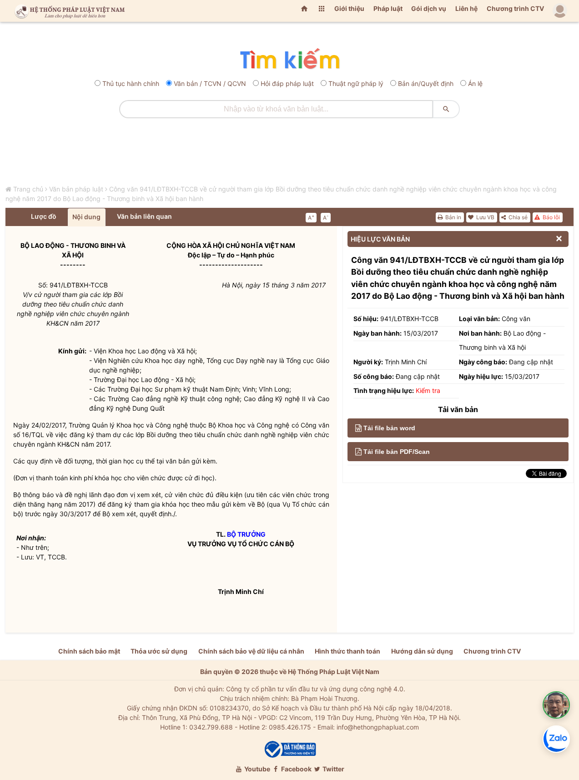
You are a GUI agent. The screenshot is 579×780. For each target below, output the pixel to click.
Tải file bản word (389, 428)
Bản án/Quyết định (425, 83)
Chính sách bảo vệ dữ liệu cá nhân (251, 651)
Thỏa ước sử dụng (159, 651)
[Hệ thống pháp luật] (67, 10)
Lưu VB (484, 217)
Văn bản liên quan (144, 216)
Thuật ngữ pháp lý (355, 83)
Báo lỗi (550, 217)
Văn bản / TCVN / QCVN (210, 83)
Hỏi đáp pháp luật (287, 83)
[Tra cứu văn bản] (289, 59)
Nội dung (86, 217)
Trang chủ (28, 189)
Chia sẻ (517, 217)
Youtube (256, 769)
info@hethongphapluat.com (378, 727)
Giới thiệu (349, 8)
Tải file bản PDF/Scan (396, 451)
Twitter (332, 769)
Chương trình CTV (515, 8)
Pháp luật (388, 8)
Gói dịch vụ (428, 8)
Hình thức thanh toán (347, 651)
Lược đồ (43, 216)
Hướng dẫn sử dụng (422, 651)
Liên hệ (466, 8)
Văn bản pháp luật (76, 189)
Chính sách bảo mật (89, 651)
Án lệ (475, 83)
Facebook (296, 769)
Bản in (452, 217)
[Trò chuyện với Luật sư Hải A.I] (556, 705)
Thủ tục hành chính (130, 83)
